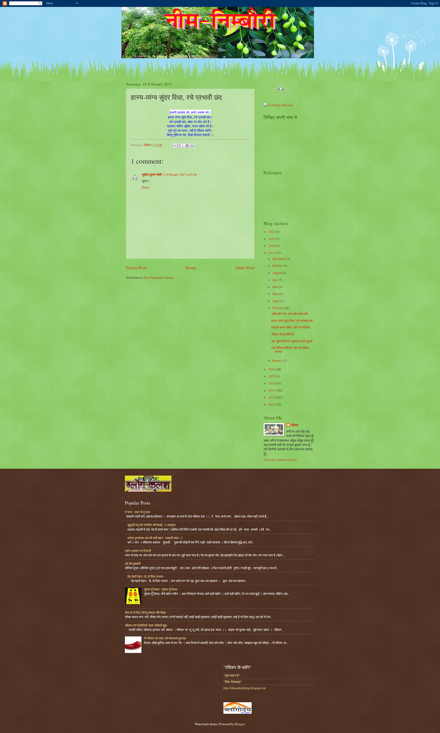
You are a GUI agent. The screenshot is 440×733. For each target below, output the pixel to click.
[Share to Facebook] (187, 145)
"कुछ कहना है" (231, 675)
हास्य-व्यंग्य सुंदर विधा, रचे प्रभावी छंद (292, 320)
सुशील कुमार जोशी (152, 174)
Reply (145, 187)
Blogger (240, 724)
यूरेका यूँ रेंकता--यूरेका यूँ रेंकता (160, 589)
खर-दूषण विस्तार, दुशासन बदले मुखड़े (292, 341)
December (279, 258)
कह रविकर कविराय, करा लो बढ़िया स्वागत (290, 350)
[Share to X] (183, 145)
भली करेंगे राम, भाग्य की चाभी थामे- (290, 314)
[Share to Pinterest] (192, 145)
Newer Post (136, 267)
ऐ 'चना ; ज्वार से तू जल (137, 512)
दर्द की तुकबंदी (132, 563)
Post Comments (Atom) (158, 277)
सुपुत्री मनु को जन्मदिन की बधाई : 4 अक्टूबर (151, 525)
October (277, 265)
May (275, 294)
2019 (272, 239)
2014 (272, 383)
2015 (272, 376)
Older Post (244, 267)
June (275, 286)
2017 (272, 253)
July (275, 280)
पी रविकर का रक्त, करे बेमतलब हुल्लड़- (165, 638)
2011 (272, 404)
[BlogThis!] (178, 145)
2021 (272, 231)
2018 (272, 245)
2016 (272, 369)
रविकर (294, 425)
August (277, 272)
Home (190, 267)
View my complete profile (280, 459)
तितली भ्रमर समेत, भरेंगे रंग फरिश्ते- (291, 327)
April (276, 301)
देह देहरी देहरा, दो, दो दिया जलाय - (146, 576)
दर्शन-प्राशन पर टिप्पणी (138, 551)
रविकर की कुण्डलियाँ (282, 334)
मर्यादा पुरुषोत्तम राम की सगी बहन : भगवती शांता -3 (154, 538)
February (278, 308)
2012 (272, 397)
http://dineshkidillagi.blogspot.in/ (244, 688)
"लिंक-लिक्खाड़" (232, 682)
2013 (272, 390)
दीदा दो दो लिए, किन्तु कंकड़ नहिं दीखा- (146, 612)
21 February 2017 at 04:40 (180, 174)
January (277, 360)
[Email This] (174, 145)
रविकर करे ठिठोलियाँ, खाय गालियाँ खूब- (146, 625)
